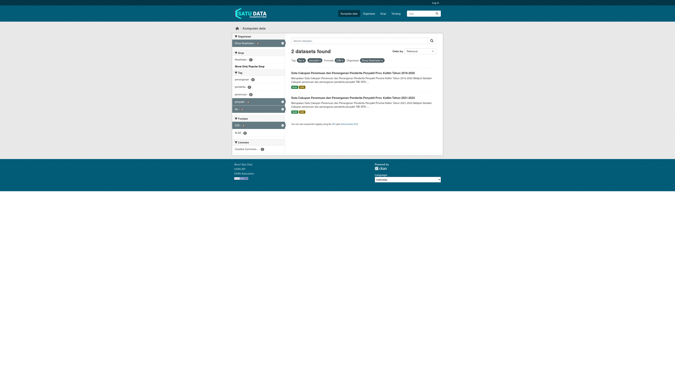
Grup (383, 13)
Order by (398, 51)
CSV (302, 87)
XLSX (294, 87)
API (333, 123)
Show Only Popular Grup (250, 66)
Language (381, 175)
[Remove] (303, 60)
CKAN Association (244, 173)
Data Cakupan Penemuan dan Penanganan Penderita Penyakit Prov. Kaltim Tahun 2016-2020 (353, 73)
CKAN (381, 168)
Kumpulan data (349, 13)
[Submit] (437, 14)
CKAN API (239, 169)
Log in (435, 2)
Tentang (396, 13)
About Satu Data (243, 164)
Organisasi (369, 13)
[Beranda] (237, 28)
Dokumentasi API (349, 123)
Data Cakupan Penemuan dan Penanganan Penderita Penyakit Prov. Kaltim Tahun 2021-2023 (353, 98)
